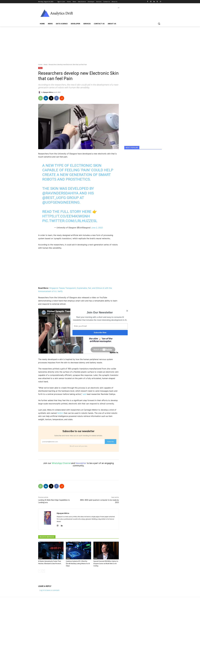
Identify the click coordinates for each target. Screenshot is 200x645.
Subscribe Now (100, 332)
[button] (99, 312)
